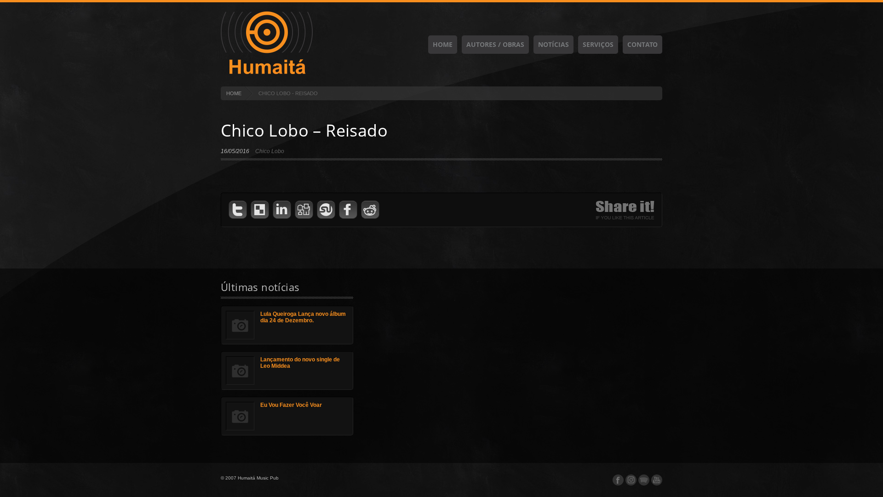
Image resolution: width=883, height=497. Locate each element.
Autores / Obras (495, 44)
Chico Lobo (269, 151)
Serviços (598, 44)
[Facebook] (348, 209)
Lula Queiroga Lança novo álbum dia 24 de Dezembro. (303, 317)
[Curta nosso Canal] (656, 480)
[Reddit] (370, 209)
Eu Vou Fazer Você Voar (291, 405)
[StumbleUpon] (326, 209)
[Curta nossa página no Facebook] (618, 480)
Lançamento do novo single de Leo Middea (300, 362)
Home (443, 44)
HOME (233, 93)
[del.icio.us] (260, 209)
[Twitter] (238, 209)
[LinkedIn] (282, 209)
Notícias (553, 44)
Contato (642, 44)
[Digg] (304, 209)
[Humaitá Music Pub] (267, 72)
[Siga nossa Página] (630, 480)
